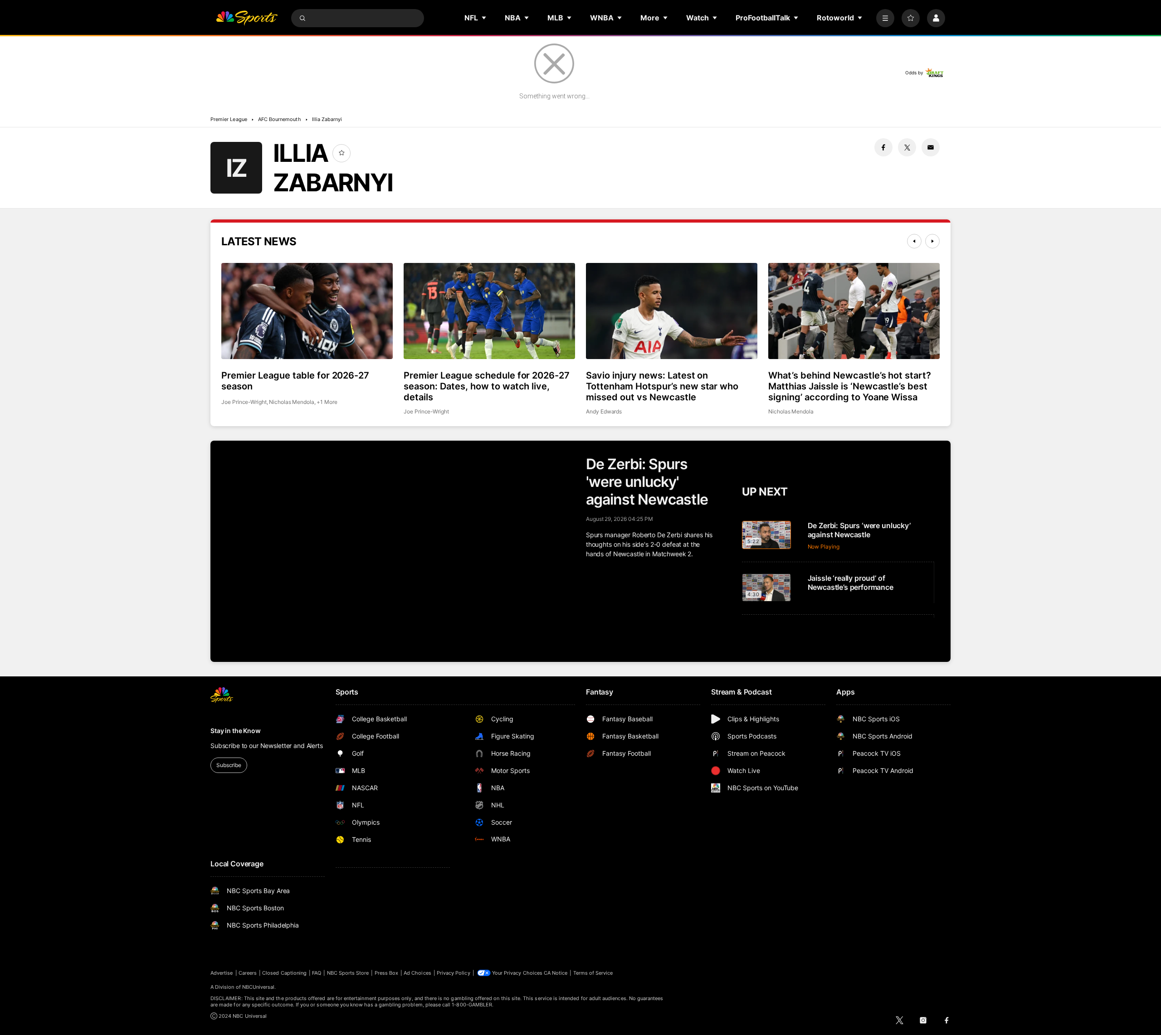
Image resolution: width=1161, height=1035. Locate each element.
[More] (885, 18)
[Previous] (914, 241)
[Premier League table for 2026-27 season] (307, 311)
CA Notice (556, 973)
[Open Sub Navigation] (484, 17)
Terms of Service (593, 973)
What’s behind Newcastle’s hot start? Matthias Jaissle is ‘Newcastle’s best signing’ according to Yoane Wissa (849, 386)
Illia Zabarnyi (327, 119)
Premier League (228, 119)
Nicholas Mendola (291, 401)
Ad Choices (417, 973)
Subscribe (228, 765)
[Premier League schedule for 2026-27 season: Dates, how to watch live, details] (489, 311)
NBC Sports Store (348, 973)
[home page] (247, 18)
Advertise (221, 973)
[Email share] (931, 147)
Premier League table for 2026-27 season (295, 381)
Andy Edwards (604, 411)
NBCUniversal (258, 987)
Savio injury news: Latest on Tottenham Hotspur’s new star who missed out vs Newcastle (662, 386)
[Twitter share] (907, 147)
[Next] (932, 241)
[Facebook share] (883, 147)
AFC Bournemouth (279, 119)
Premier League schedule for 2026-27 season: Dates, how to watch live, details (487, 386)
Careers (248, 973)
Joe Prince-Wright (244, 401)
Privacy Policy (453, 973)
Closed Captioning (284, 973)
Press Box (387, 973)
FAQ (316, 973)
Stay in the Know (235, 730)
